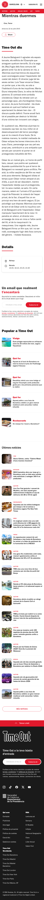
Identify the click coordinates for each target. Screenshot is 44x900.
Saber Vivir (30, 846)
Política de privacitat (10, 829)
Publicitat (6, 821)
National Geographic (33, 834)
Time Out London (9, 870)
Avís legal (6, 825)
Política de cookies (10, 834)
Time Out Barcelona (10, 855)
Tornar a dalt (24, 723)
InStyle (28, 829)
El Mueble (29, 825)
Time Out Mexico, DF (10, 883)
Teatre (37, 11)
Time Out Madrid (9, 859)
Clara (27, 838)
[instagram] (4, 787)
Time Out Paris (8, 879)
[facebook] (16, 787)
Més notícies (22, 709)
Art (31, 11)
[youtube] (29, 787)
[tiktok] (10, 787)
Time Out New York (10, 875)
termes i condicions (8, 313)
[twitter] (23, 787)
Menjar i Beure (23, 11)
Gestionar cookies (9, 842)
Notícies (4, 11)
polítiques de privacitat (25, 313)
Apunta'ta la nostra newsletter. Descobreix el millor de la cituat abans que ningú (21, 298)
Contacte (6, 817)
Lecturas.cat (30, 817)
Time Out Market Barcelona (9, 865)
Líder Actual (30, 842)
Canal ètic (6, 838)
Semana (29, 821)
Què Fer (12, 11)
